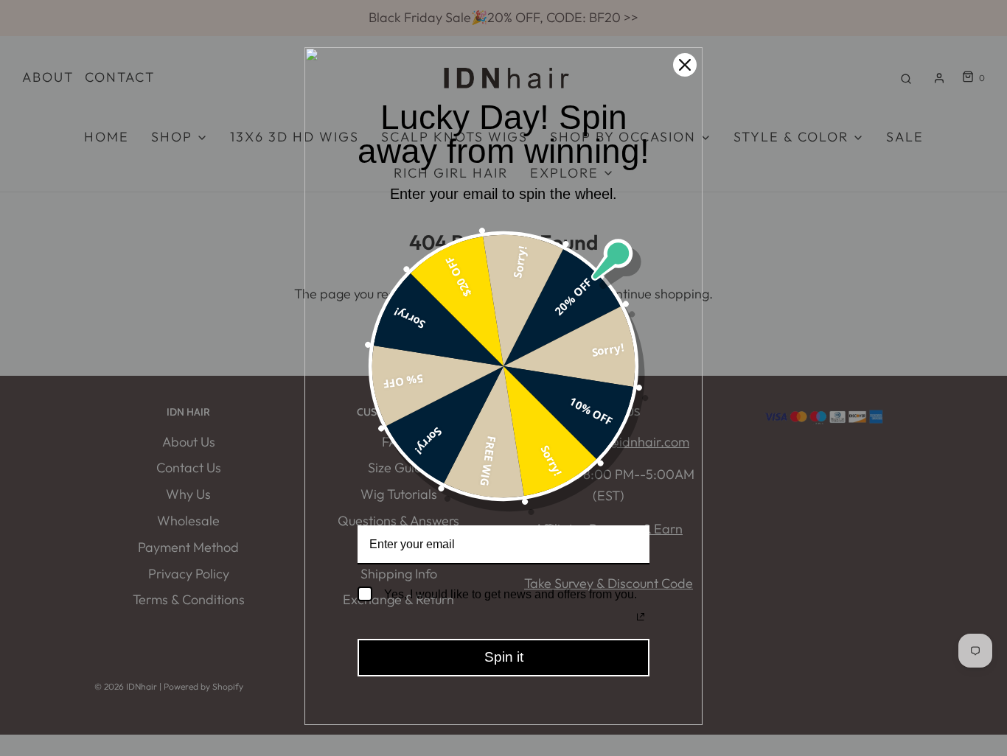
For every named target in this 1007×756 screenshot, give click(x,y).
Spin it (503, 657)
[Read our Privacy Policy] (640, 617)
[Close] (685, 65)
